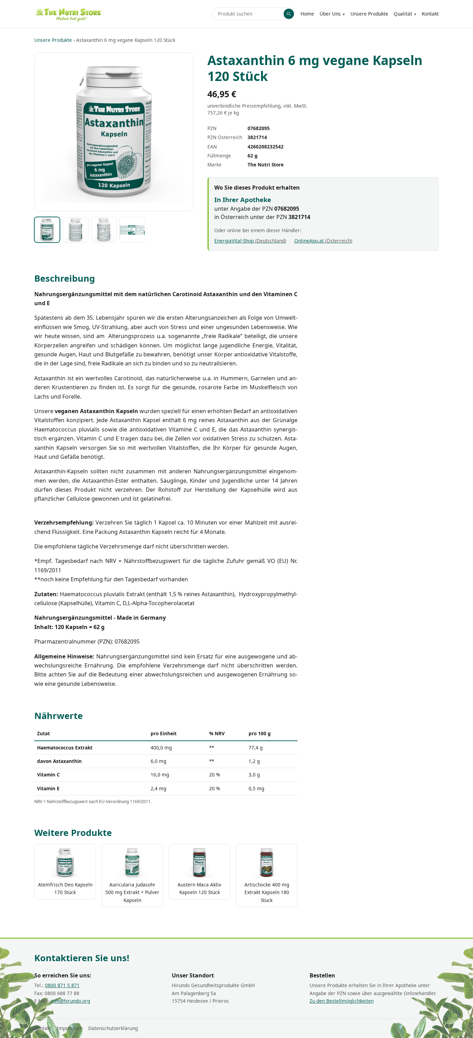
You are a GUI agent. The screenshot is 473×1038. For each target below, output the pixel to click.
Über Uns (330, 13)
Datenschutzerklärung (113, 1028)
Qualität (403, 13)
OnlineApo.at (322, 240)
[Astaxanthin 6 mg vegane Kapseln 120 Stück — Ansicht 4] (132, 230)
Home (307, 13)
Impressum (70, 1028)
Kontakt (430, 13)
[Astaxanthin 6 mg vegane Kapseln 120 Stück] (47, 230)
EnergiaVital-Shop (249, 240)
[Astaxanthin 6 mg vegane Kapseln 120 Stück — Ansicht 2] (75, 230)
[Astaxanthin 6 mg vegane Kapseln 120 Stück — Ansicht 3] (104, 230)
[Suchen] (289, 14)
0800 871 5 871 (62, 985)
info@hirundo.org (70, 1001)
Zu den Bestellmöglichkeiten (342, 1001)
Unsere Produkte (369, 13)
